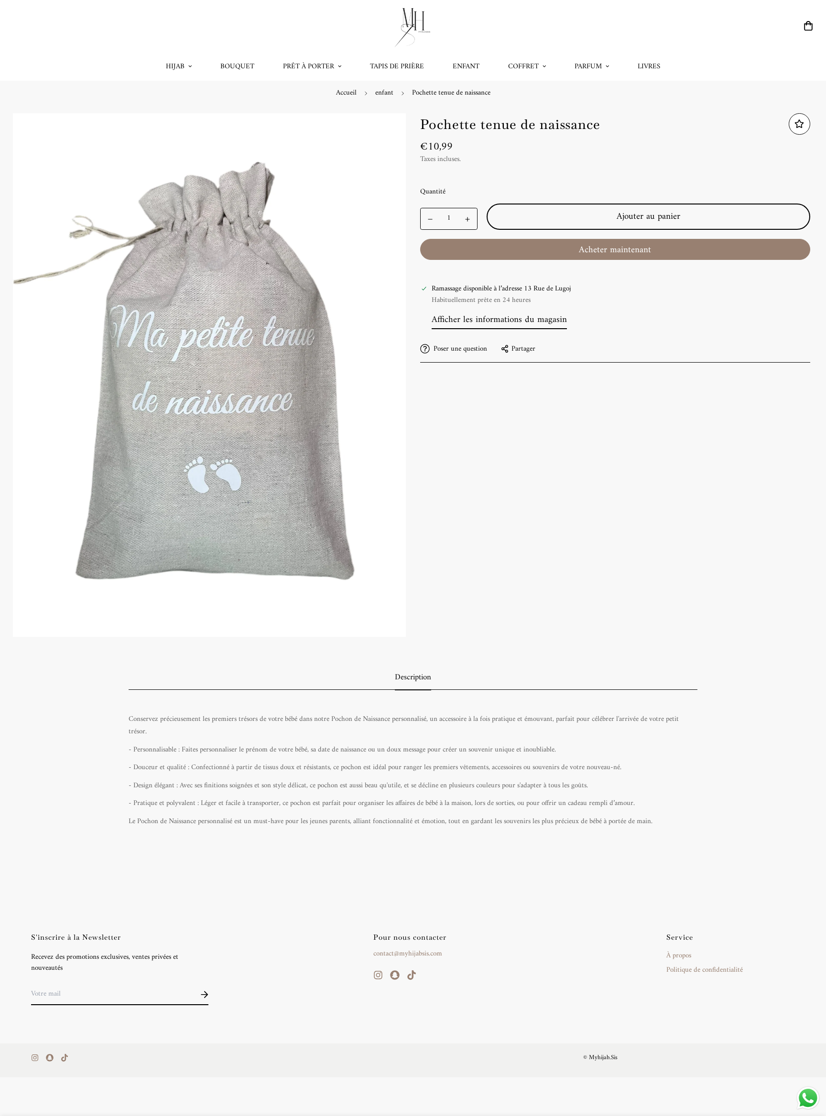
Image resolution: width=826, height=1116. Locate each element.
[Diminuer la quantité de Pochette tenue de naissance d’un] (430, 219)
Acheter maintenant (615, 250)
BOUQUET (237, 66)
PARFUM (588, 66)
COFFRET (523, 66)
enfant (384, 92)
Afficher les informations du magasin (499, 319)
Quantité (433, 192)
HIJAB (175, 66)
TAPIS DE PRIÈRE (397, 66)
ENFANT (466, 66)
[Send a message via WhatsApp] (808, 1098)
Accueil (346, 92)
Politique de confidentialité (704, 970)
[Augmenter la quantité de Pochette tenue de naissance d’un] (467, 219)
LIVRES (649, 66)
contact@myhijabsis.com (407, 953)
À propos (678, 956)
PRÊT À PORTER (308, 66)
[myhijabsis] (413, 26)
